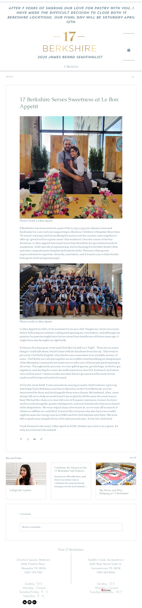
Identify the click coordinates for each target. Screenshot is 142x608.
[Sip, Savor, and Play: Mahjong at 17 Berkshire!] (116, 474)
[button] (128, 49)
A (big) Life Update (20, 490)
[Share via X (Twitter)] (27, 439)
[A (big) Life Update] (26, 474)
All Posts (9, 77)
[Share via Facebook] (21, 439)
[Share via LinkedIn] (34, 439)
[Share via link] (41, 439)
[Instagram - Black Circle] (29, 602)
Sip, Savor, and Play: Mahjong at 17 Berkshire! (113, 492)
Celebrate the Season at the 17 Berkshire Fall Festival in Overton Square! (70, 469)
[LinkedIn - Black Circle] (25, 602)
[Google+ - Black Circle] (34, 602)
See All (133, 457)
